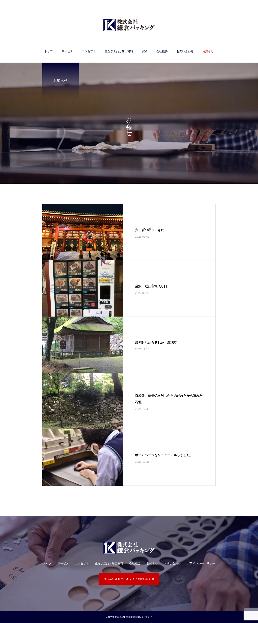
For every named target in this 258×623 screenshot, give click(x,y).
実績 (145, 51)
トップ (48, 51)
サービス (67, 51)
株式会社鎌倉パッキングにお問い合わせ (129, 579)
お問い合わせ (185, 51)
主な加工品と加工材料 (119, 51)
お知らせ (208, 51)
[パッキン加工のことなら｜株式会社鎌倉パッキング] (129, 25)
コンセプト (89, 51)
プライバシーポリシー (201, 563)
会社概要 (162, 51)
